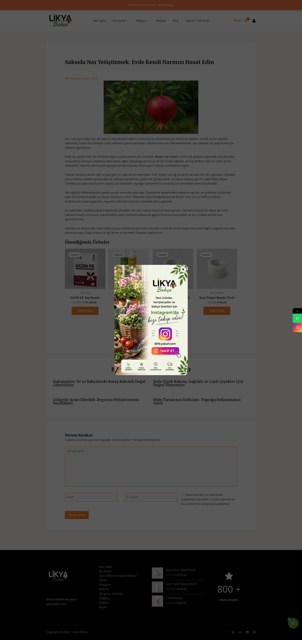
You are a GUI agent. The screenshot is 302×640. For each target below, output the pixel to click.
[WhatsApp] (297, 318)
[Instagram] (297, 327)
